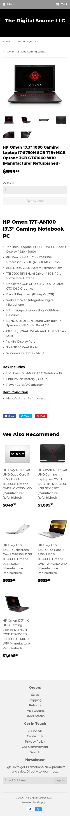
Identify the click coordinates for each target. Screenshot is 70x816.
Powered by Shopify (34, 802)
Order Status (35, 716)
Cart (63, 4)
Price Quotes (35, 710)
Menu (11, 4)
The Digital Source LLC (35, 20)
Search (35, 752)
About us (35, 731)
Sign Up (61, 780)
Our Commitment (35, 747)
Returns (35, 705)
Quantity (8, 182)
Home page (24, 41)
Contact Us (35, 736)
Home (6, 41)
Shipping (35, 700)
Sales (35, 694)
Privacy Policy (35, 741)
